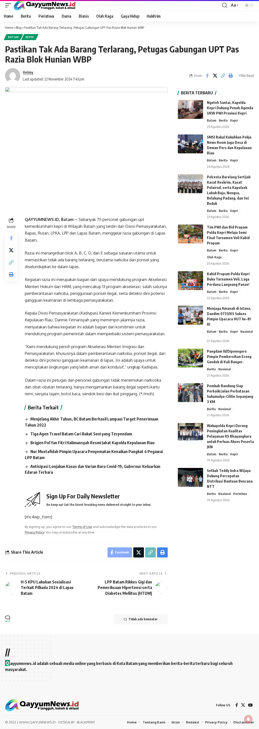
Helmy (28, 72)
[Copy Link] (222, 76)
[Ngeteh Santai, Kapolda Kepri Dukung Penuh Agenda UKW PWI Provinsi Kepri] (190, 109)
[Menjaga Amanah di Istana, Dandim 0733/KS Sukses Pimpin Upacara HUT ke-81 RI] (190, 315)
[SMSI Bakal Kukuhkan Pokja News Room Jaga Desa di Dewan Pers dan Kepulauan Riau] (190, 143)
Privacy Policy (34, 532)
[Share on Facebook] (207, 76)
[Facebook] (236, 705)
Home (9, 27)
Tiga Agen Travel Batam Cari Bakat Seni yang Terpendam (81, 433)
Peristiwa (240, 494)
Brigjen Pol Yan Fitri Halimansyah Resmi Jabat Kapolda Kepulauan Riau (92, 442)
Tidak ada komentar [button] (143, 619)
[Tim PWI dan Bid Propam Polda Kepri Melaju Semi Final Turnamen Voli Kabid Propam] (190, 234)
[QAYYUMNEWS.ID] (44, 5)
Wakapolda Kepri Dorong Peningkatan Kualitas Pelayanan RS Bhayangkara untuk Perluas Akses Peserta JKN (230, 436)
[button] (9, 5)
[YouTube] (250, 705)
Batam (13, 37)
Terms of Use (82, 527)
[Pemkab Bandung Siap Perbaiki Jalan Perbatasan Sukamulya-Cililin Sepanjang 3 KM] (190, 392)
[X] (243, 705)
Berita (223, 120)
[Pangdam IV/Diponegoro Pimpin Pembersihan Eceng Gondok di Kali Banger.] (190, 358)
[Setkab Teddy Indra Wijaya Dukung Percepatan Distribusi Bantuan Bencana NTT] (190, 477)
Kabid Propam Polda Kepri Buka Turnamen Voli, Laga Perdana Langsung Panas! (228, 279)
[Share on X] (215, 76)
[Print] (230, 76)
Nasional (246, 331)
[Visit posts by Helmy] (12, 75)
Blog (18, 27)
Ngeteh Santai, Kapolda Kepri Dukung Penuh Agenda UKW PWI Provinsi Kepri (230, 107)
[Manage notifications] (248, 719)
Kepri (30, 37)
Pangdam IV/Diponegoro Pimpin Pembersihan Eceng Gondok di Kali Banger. (229, 356)
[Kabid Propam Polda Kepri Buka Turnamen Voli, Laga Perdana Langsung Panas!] (190, 280)
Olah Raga (214, 257)
